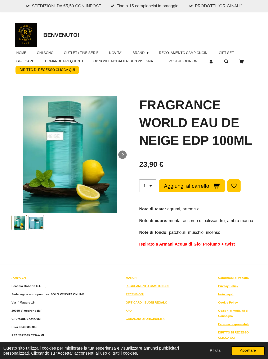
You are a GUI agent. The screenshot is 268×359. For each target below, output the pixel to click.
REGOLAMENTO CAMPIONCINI (147, 286)
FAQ (129, 310)
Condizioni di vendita (233, 277)
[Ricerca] (226, 61)
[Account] (211, 61)
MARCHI (131, 277)
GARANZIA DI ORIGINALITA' (145, 318)
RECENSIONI (135, 294)
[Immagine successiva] (122, 155)
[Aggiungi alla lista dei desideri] (234, 186)
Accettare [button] (248, 350)
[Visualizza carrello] (241, 61)
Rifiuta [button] (215, 350)
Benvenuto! (61, 35)
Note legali (225, 294)
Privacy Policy (228, 286)
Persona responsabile (233, 324)
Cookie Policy (228, 302)
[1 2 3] (147, 186)
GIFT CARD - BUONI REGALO (146, 302)
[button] (19, 222)
